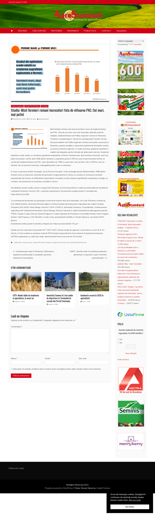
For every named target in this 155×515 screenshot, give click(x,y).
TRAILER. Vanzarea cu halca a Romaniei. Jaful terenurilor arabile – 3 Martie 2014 (130, 224)
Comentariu (16, 326)
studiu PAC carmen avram (23, 242)
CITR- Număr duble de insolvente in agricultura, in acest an (26, 297)
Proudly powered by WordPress (59, 488)
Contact (121, 303)
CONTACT (106, 31)
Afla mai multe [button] (135, 500)
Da (121, 339)
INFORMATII (72, 31)
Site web (82, 358)
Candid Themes (103, 488)
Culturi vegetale (17, 106)
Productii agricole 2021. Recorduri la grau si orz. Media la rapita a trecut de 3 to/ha (130, 237)
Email (48, 358)
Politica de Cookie (16, 468)
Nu (121, 342)
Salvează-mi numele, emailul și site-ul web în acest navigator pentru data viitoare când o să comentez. (57, 369)
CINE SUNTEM (39, 31)
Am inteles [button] (129, 507)
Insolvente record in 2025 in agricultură (92, 297)
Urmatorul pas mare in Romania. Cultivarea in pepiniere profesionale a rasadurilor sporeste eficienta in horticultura (33, 254)
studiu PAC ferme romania (42, 242)
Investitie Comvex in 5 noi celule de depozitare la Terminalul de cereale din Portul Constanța (60, 298)
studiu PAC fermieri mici (78, 242)
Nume (14, 358)
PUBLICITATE (90, 31)
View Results (131, 353)
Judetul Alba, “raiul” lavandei (129, 264)
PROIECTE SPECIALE (32, 106)
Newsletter (121, 31)
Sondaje (45, 106)
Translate (137, 44)
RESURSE (22, 31)
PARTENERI (56, 31)
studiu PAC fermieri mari (60, 242)
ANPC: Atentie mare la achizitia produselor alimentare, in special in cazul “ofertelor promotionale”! (88, 254)
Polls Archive (123, 359)
